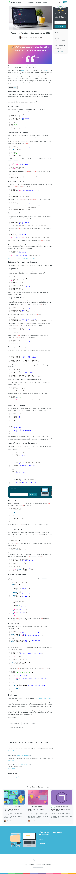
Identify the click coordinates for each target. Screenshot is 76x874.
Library (24, 2)
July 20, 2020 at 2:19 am (23, 755)
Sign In (60, 2)
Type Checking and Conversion (60, 40)
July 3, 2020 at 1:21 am (22, 764)
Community (38, 2)
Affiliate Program (37, 864)
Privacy (45, 864)
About (26, 864)
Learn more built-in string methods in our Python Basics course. (24, 258)
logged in (17, 777)
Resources (45, 2)
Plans (19, 2)
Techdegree (31, 2)
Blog (33, 864)
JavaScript (46, 70)
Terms (43, 864)
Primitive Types (57, 38)
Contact (49, 864)
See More (60, 51)
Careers (29, 864)
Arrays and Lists (58, 48)
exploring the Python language (43, 698)
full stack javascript (14, 723)
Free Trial (65, 2)
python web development (16, 727)
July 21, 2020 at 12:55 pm (23, 747)
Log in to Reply (12, 750)
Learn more (42, 843)
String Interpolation (58, 43)
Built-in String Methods (59, 42)
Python (23, 70)
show (15, 87)
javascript (25, 723)
